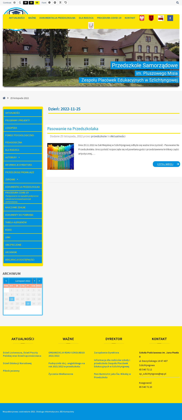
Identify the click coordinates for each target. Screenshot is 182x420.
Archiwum (11, 252)
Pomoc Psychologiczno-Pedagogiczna (19, 139)
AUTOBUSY (11, 157)
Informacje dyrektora (18, 164)
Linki (7, 237)
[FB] (170, 18)
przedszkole (99, 136)
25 (28, 303)
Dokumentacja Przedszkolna (57, 17)
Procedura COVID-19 (109, 17)
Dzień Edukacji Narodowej (17, 363)
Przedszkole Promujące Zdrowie (19, 176)
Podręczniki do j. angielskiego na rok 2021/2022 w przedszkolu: (67, 365)
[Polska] (142, 18)
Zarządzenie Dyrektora (106, 352)
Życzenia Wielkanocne (61, 374)
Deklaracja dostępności (19, 259)
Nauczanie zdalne (15, 207)
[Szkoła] (91, 25)
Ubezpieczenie (13, 244)
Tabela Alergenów (16, 222)
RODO (8, 229)
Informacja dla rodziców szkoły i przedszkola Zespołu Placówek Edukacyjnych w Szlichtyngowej (112, 363)
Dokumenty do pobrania (19, 214)
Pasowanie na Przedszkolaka (72, 128)
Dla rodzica (86, 17)
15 (11, 299)
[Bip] (160, 18)
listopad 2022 (22, 280)
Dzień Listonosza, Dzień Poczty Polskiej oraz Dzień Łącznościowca (22, 354)
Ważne (32, 17)
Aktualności (17, 17)
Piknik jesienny (11, 370)
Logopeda (11, 127)
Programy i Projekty (17, 120)
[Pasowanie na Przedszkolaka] (60, 156)
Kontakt (130, 17)
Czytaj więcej (168, 164)
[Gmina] (151, 18)
